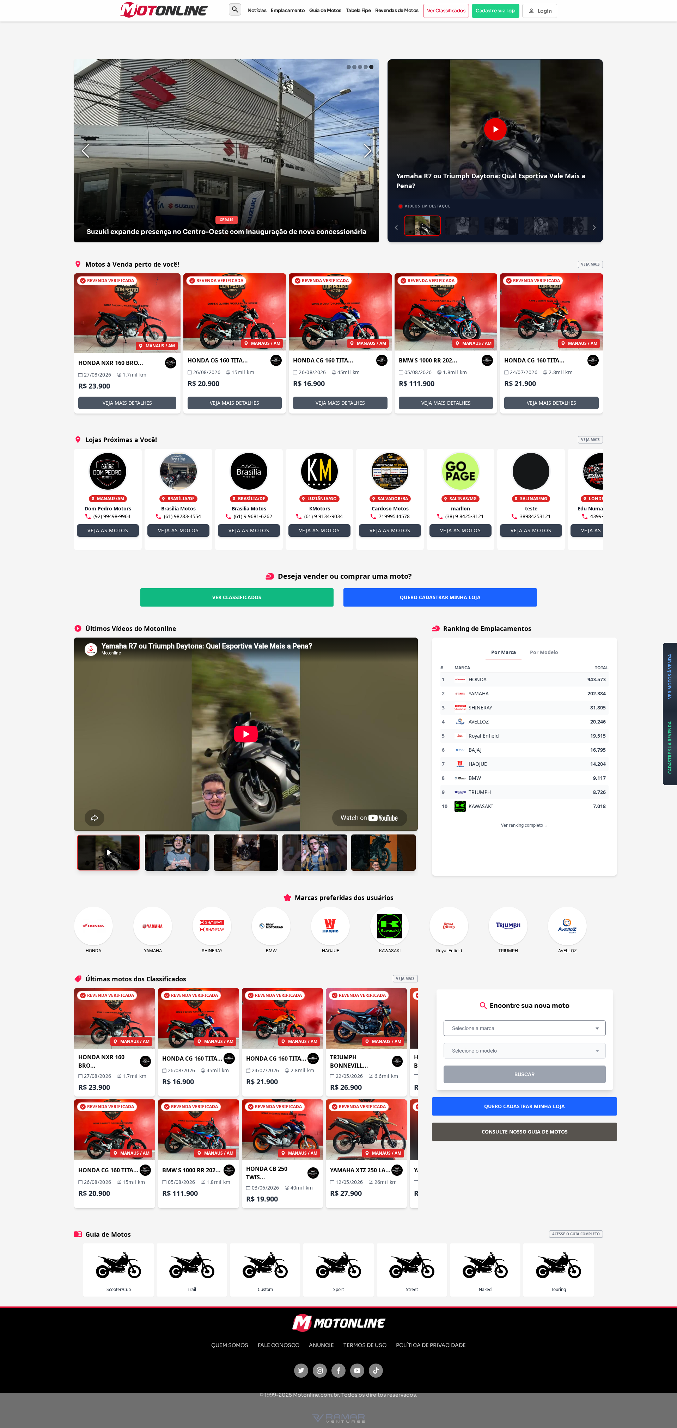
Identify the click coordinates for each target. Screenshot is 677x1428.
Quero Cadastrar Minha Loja (440, 597)
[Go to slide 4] (366, 67)
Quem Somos (229, 1345)
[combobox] (525, 1028)
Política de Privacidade (431, 1345)
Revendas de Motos (397, 10)
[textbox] (475, 1028)
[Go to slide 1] (349, 67)
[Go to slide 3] (360, 67)
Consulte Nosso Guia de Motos (525, 1131)
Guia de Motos (325, 10)
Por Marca (503, 652)
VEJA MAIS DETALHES (127, 402)
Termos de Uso (364, 1345)
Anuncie (321, 1345)
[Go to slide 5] (371, 67)
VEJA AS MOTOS (107, 530)
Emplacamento (288, 10)
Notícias (257, 10)
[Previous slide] (85, 150)
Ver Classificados (446, 11)
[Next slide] (367, 150)
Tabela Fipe (358, 10)
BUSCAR (524, 1074)
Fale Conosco (278, 1345)
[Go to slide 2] (354, 67)
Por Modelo (544, 652)
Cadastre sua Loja (496, 11)
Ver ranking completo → (524, 825)
